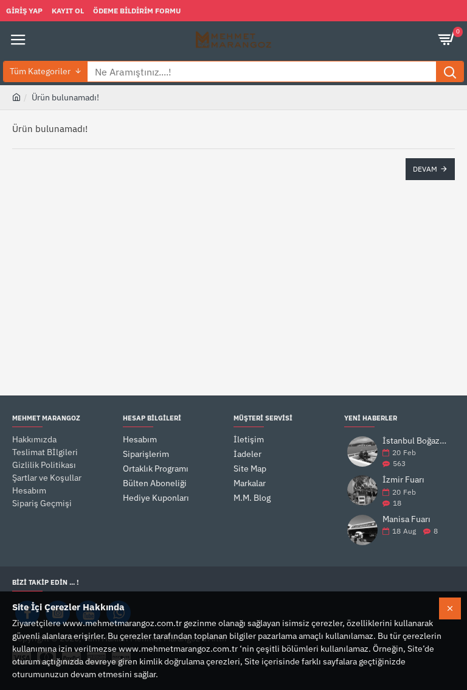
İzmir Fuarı (403, 479)
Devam (425, 168)
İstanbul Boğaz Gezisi (414, 440)
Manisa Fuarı (406, 519)
